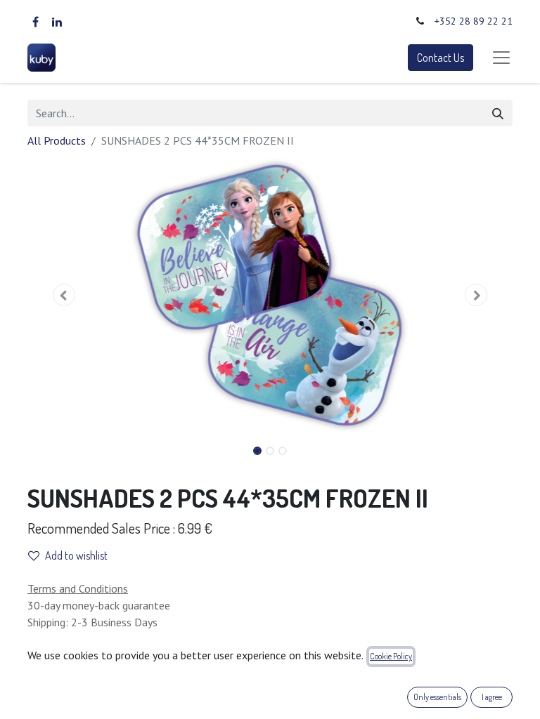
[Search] (498, 113)
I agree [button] (492, 697)
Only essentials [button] (437, 697)
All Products (56, 140)
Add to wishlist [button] (76, 555)
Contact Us (440, 58)
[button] (64, 295)
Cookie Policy (391, 656)
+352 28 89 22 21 (474, 21)
